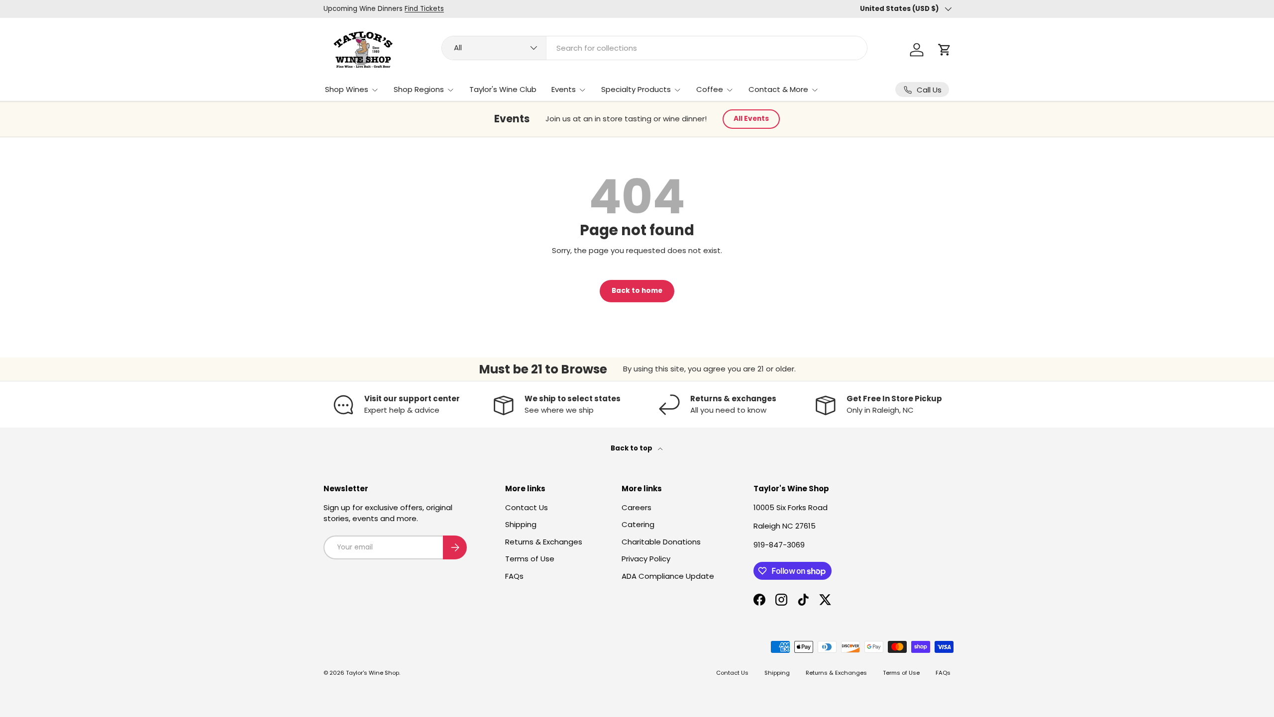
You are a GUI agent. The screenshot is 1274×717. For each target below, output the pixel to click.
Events (563, 89)
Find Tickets (424, 8)
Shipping (520, 524)
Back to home (637, 290)
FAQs (514, 576)
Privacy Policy (646, 558)
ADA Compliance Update (668, 576)
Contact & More (778, 89)
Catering (638, 524)
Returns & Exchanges (543, 542)
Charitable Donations (661, 542)
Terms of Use (529, 558)
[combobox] (654, 48)
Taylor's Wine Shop (372, 673)
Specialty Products (636, 89)
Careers (636, 507)
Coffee (709, 89)
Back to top (632, 448)
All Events (751, 118)
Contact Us (526, 507)
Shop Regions (419, 89)
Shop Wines (346, 89)
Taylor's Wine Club (502, 89)
